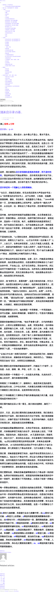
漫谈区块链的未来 (9, 83)
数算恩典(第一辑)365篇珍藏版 (11, 20)
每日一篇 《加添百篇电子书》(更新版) (10, 7)
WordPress (16, 591)
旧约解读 (7, 42)
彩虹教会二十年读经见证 (8, 4)
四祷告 (4, 67)
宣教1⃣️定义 (2, 550)
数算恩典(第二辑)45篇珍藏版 (11, 21)
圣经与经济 (7, 78)
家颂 (6, 36)
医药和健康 (7, 95)
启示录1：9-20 (6, 129)
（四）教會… (2, 580)
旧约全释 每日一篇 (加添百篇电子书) (12, 39)
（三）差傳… (2, 581)
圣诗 (6, 34)
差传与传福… (2, 588)
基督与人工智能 (8, 79)
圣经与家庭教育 (8, 81)
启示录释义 (7, 62)
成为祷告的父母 (8, 97)
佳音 (6, 15)
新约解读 (7, 43)
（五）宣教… (2, 578)
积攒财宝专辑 (8, 93)
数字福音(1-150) (8, 26)
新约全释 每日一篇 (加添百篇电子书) (12, 40)
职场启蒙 (7, 92)
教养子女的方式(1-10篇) (10, 31)
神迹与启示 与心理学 (9, 76)
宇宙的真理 (7, 11)
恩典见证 (7, 73)
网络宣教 (7, 53)
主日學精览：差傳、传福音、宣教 (12, 59)
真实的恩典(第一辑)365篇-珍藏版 (12, 23)
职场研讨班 (7, 90)
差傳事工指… (2, 584)
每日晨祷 (7, 70)
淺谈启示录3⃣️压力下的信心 (5, 552)
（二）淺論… (2, 583)
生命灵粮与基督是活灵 (9, 18)
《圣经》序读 (8, 47)
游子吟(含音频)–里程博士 (10, 51)
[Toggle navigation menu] (0, 2)
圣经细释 (7, 45)
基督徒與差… (2, 586)
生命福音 (7, 17)
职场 (6, 87)
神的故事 (7, 48)
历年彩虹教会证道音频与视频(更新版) (13, 6)
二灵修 (4, 9)
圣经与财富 (7, 84)
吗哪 (6, 12)
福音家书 (7, 14)
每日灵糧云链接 (8, 72)
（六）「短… (2, 577)
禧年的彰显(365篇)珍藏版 (10, 28)
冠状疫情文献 (8, 57)
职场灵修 (7, 89)
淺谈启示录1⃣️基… (11, 112)
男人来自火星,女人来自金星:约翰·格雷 (13, 56)
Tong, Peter (6, 119)
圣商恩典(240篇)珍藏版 (10, 29)
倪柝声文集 (2, 573)
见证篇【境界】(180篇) (10, 65)
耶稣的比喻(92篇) (8, 64)
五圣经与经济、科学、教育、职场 (9, 75)
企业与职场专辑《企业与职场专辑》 (12, 86)
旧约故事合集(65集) (9, 50)
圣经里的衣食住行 (9, 32)
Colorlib (6, 591)
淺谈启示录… (2, 575)
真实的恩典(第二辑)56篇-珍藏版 (11, 25)
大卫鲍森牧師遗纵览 (9, 54)
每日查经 (7, 61)
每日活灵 (7, 68)
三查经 (4, 37)
